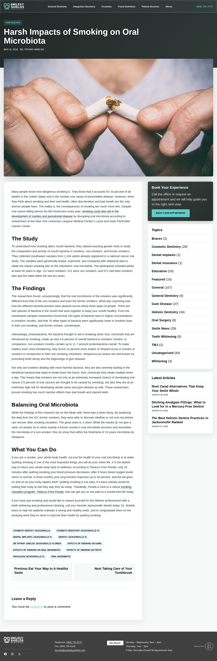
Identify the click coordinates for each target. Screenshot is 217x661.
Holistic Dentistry (165, 312)
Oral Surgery (161, 320)
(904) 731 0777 (204, 6)
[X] (19, 654)
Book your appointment (170, 213)
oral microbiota (61, 556)
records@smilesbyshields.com (70, 650)
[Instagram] (12, 654)
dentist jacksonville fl (73, 537)
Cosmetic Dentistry (166, 246)
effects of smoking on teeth (84, 550)
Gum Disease (13, 22)
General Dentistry (165, 295)
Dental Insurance (164, 263)
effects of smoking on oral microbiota (36, 550)
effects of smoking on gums (85, 543)
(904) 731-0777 (74, 642)
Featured (158, 279)
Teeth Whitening (164, 336)
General (158, 287)
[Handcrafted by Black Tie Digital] (203, 646)
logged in (36, 606)
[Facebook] (5, 654)
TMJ (155, 345)
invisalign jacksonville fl (29, 556)
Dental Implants (164, 255)
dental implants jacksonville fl (32, 537)
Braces (157, 238)
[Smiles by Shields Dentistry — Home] (14, 6)
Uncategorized (162, 353)
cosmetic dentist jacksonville (31, 530)
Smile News (161, 328)
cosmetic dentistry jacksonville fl (78, 530)
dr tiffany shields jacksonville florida (37, 543)
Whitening (159, 361)
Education (159, 271)
